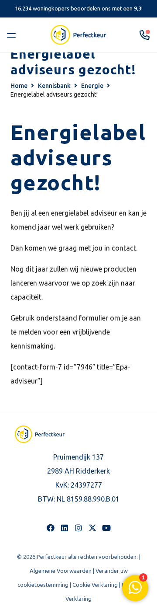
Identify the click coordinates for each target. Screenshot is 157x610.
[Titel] (92, 528)
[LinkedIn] (65, 528)
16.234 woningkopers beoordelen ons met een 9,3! (79, 8)
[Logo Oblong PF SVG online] (39, 434)
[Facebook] (51, 528)
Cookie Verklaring (95, 585)
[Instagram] (78, 528)
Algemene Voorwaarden (61, 571)
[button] (13, 35)
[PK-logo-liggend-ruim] (78, 35)
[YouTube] (106, 528)
